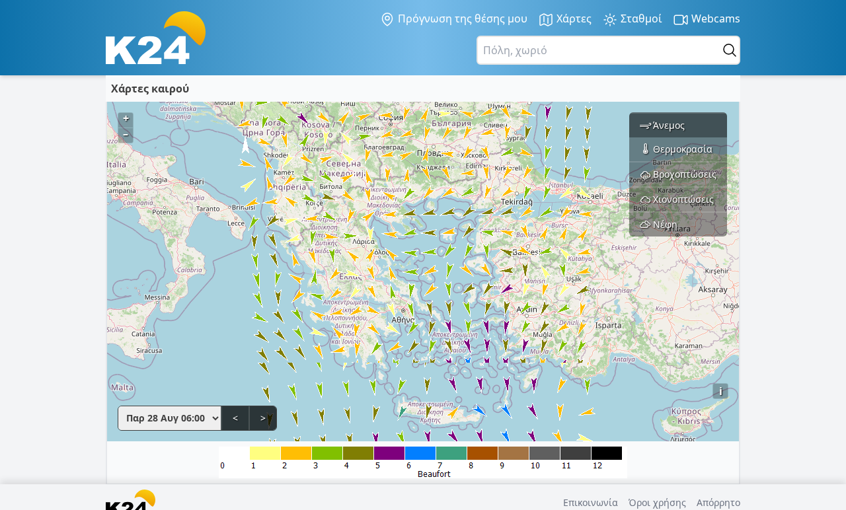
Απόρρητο (718, 502)
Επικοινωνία (590, 502)
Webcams (714, 18)
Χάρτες (573, 18)
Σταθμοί (640, 18)
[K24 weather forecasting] (156, 37)
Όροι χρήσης (657, 502)
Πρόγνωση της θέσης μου (461, 18)
